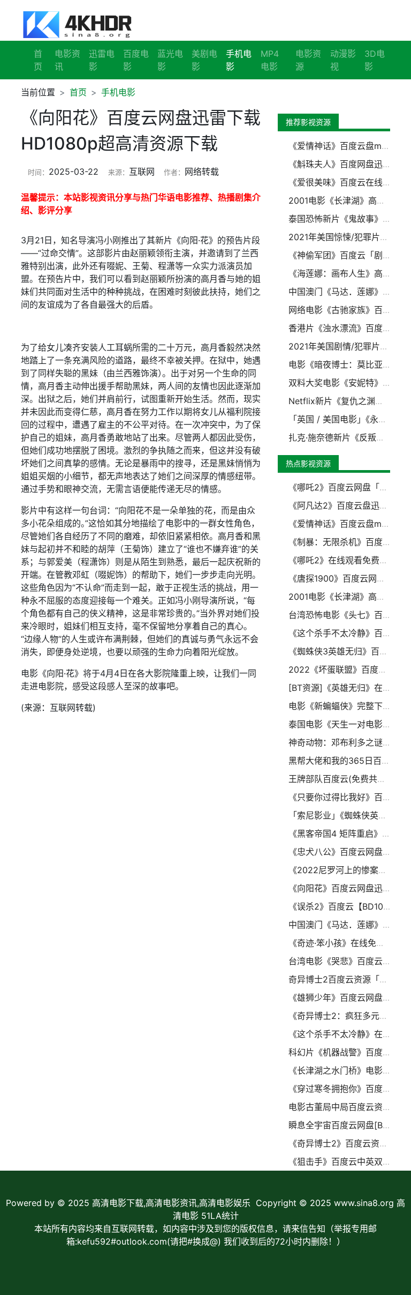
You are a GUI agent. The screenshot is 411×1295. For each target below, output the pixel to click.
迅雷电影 (102, 60)
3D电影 (374, 60)
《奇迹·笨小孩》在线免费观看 (345, 942)
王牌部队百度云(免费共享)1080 (348, 778)
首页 (38, 60)
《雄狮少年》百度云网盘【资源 (348, 997)
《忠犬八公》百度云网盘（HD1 (348, 851)
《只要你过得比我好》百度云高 (348, 797)
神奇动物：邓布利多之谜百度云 (348, 742)
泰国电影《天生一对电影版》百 (348, 724)
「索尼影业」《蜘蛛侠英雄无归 (346, 815)
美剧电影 (204, 60)
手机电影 (118, 92)
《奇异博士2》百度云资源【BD (348, 1143)
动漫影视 (343, 60)
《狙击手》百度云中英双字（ (344, 1161)
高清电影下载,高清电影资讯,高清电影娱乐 (171, 1202)
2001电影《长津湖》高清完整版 (349, 596)
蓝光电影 (170, 60)
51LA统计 (220, 1215)
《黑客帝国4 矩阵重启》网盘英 (348, 833)
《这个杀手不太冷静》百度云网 (348, 633)
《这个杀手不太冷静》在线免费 (348, 1034)
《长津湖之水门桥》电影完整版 (348, 1070)
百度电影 (136, 60)
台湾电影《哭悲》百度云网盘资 (348, 961)
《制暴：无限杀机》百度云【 (344, 542)
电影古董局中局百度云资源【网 (348, 1107)
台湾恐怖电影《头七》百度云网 (348, 614)
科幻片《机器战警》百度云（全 (348, 1052)
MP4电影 (270, 60)
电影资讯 (67, 60)
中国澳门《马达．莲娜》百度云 (348, 924)
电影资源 (308, 60)
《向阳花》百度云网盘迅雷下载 (348, 888)
